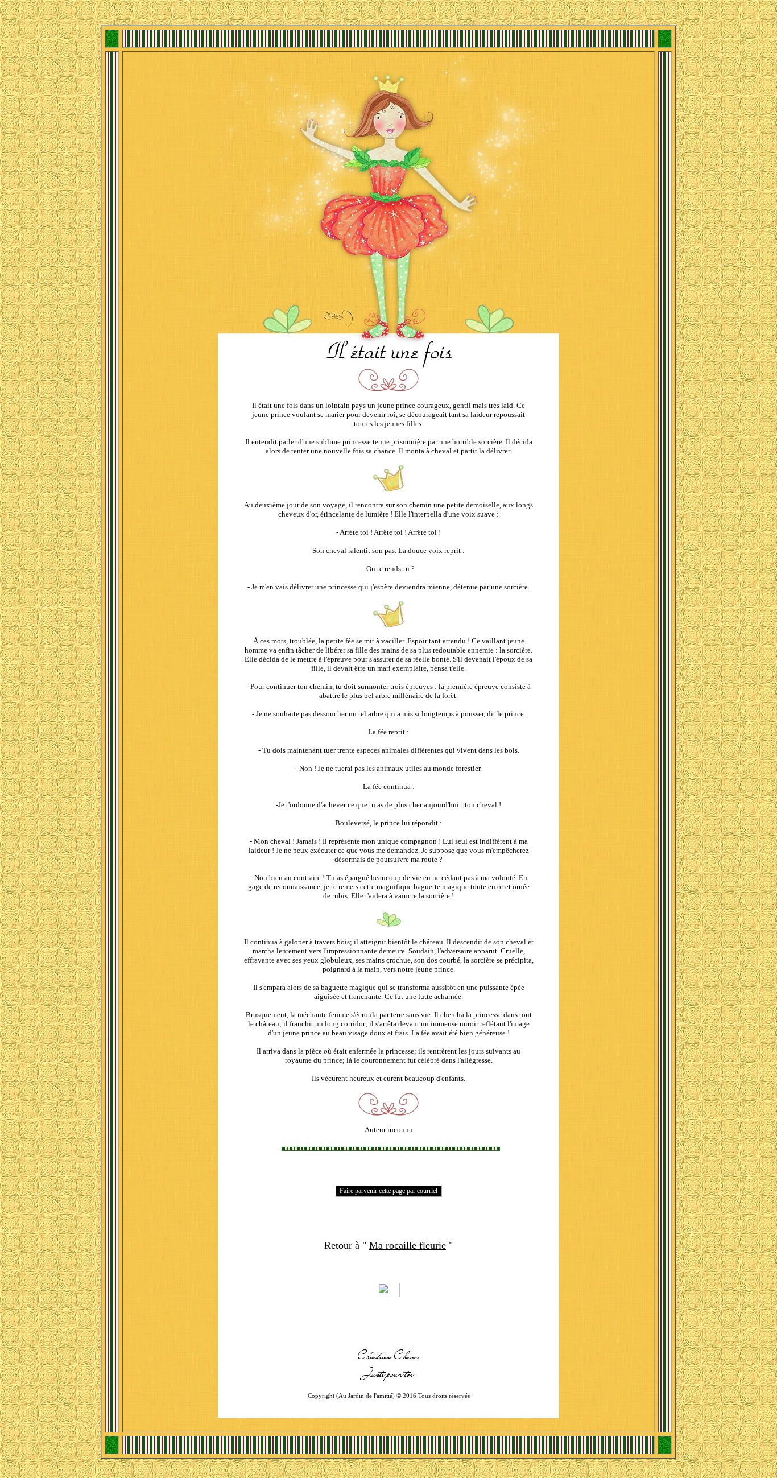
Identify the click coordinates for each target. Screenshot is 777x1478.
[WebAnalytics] (389, 1294)
